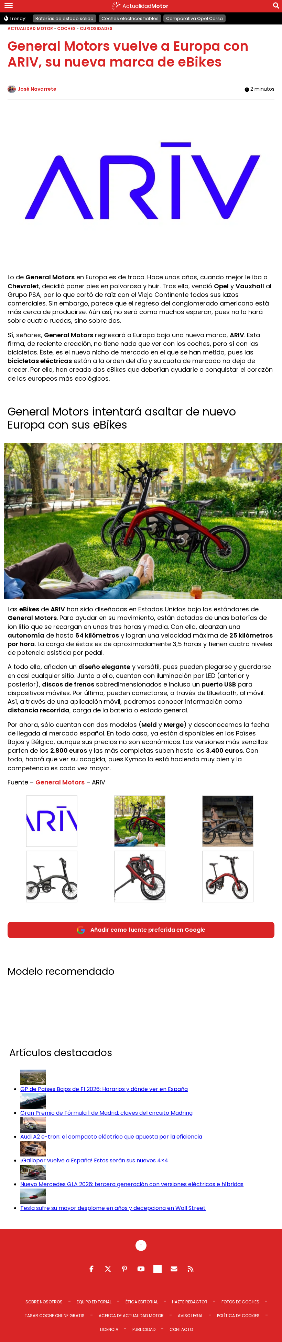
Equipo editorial (94, 1302)
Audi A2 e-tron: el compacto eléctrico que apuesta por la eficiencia (111, 1137)
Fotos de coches (240, 1302)
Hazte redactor (189, 1302)
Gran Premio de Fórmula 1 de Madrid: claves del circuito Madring (106, 1113)
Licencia (109, 1329)
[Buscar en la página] (276, 7)
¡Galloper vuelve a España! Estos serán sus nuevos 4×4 (94, 1160)
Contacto (181, 1329)
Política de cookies (238, 1316)
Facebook (91, 1269)
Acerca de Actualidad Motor (131, 1316)
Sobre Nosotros (44, 1302)
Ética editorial (142, 1302)
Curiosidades (96, 28)
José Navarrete (37, 89)
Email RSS (174, 1269)
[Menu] (8, 6)
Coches (66, 28)
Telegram (157, 1269)
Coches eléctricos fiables (130, 18)
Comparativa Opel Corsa (194, 18)
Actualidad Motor (30, 28)
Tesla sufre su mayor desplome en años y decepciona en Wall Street (113, 1208)
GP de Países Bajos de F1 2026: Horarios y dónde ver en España (104, 1089)
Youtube (141, 1269)
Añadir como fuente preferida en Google (147, 930)
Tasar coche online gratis (55, 1316)
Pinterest (124, 1269)
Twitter (108, 1269)
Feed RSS (190, 1269)
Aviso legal (190, 1316)
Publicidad (143, 1329)
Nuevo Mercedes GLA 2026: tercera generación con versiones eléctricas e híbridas (131, 1184)
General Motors (60, 782)
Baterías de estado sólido (64, 18)
